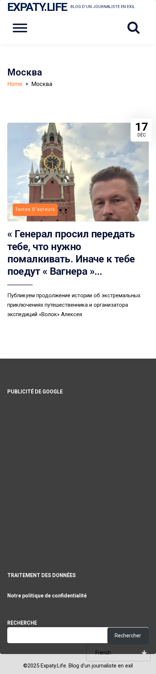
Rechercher (128, 635)
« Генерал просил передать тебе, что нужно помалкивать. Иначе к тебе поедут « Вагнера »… (71, 252)
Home (14, 84)
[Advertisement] (78, 474)
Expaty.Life (37, 7)
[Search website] (136, 28)
